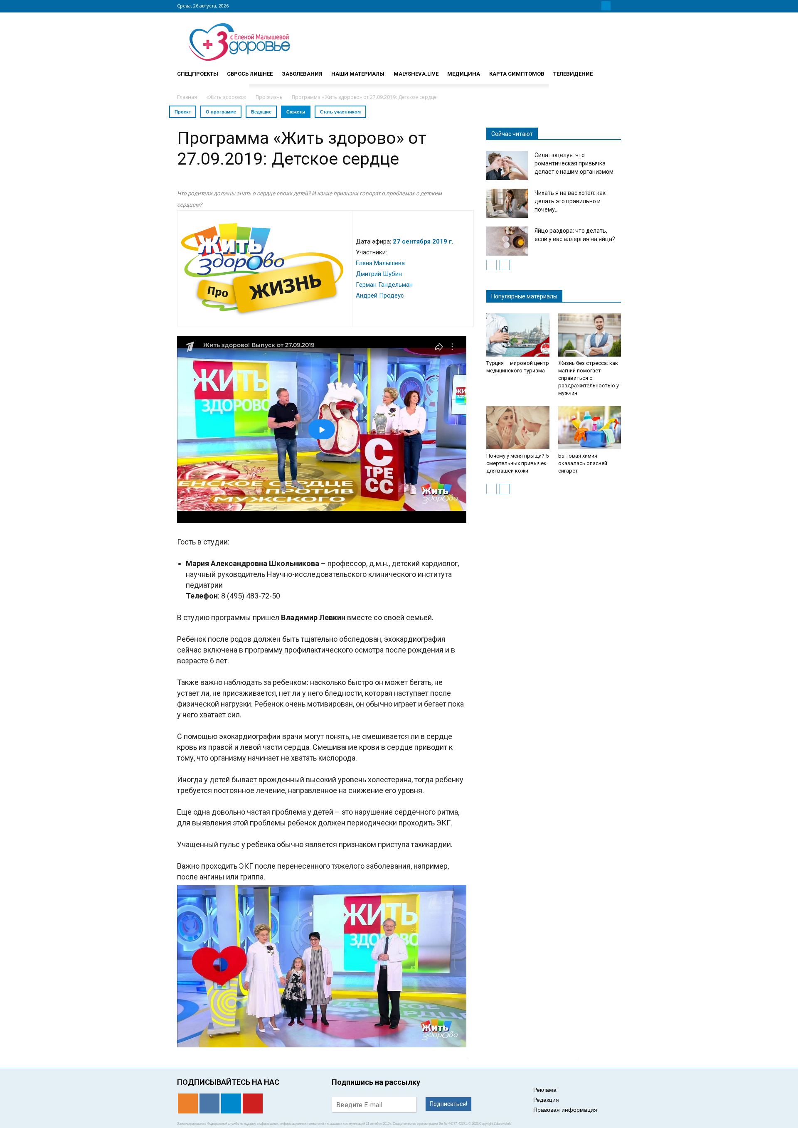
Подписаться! (448, 1104)
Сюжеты (295, 111)
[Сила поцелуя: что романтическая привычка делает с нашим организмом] (507, 165)
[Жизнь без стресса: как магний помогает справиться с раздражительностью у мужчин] (589, 335)
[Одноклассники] (586, 5)
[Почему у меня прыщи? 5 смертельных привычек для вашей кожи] (517, 427)
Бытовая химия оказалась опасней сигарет (582, 463)
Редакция (546, 1099)
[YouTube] (616, 5)
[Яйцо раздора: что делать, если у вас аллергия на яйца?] (507, 241)
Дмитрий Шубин (379, 274)
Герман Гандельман (384, 284)
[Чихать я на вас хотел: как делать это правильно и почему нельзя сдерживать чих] (507, 203)
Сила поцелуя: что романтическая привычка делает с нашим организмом (573, 163)
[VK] (596, 5)
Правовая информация (565, 1109)
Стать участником (340, 111)
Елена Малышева (380, 263)
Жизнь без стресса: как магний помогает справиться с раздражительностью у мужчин (588, 378)
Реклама (545, 1089)
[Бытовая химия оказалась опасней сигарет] (589, 427)
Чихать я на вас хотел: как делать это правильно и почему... (570, 201)
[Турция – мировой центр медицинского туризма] (517, 335)
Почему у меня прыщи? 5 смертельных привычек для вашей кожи (517, 463)
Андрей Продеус (380, 295)
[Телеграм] (606, 5)
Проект (183, 111)
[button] (611, 70)
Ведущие (261, 111)
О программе (221, 111)
